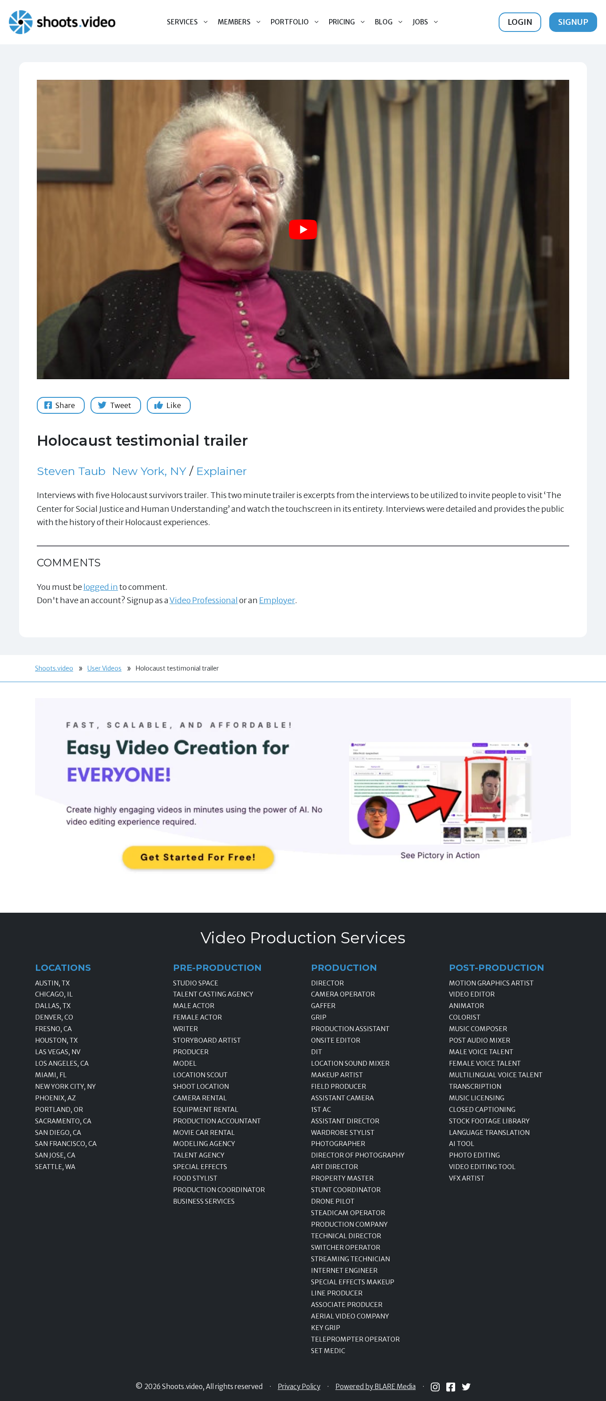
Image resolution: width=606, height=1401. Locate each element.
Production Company (349, 1224)
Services (182, 22)
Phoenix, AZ (55, 1098)
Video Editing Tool (482, 1167)
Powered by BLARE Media (375, 1387)
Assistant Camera (342, 1098)
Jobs (420, 22)
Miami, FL (51, 1075)
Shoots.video (54, 668)
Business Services (204, 1201)
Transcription (475, 1087)
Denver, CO (54, 1017)
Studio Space (195, 983)
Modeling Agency (204, 1144)
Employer (277, 600)
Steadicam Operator (348, 1213)
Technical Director (346, 1236)
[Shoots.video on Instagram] (435, 1387)
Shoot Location (201, 1087)
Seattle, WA (55, 1167)
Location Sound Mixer (350, 1063)
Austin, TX (52, 983)
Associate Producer (346, 1305)
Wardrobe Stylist (342, 1133)
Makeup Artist (337, 1075)
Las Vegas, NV (57, 1052)
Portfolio (290, 22)
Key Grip (325, 1328)
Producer (191, 1052)
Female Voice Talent (485, 1063)
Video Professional (203, 600)
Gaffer (323, 1006)
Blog (384, 22)
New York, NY (149, 471)
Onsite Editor (335, 1040)
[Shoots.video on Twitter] (466, 1386)
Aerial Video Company (350, 1316)
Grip (319, 1017)
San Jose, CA (55, 1155)
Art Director (334, 1167)
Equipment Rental (205, 1110)
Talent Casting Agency (213, 994)
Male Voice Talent (481, 1052)
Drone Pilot (332, 1201)
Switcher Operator (345, 1248)
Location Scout (200, 1075)
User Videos (104, 668)
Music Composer (478, 1029)
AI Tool (461, 1144)
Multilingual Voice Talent (496, 1075)
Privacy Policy (299, 1387)
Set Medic (328, 1351)
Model (185, 1063)
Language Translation (489, 1133)
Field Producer (338, 1087)
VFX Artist (466, 1178)
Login (520, 22)
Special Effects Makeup (352, 1282)
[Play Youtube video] (303, 229)
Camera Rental (200, 1098)
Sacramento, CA (63, 1121)
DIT (316, 1052)
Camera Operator (343, 994)
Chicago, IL (54, 994)
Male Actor (193, 1006)
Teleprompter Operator (355, 1339)
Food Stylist (195, 1178)
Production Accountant (217, 1121)
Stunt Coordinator (346, 1190)
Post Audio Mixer (479, 1040)
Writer (185, 1029)
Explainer (221, 471)
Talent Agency (198, 1155)
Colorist (464, 1017)
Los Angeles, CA (62, 1063)
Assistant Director (345, 1121)
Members (234, 22)
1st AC (321, 1110)
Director (327, 983)
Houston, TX (56, 1040)
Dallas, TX (53, 1006)
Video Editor (472, 994)
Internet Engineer (344, 1271)
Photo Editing (474, 1155)
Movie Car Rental (204, 1133)
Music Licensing (476, 1098)
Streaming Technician (350, 1259)
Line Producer (336, 1293)
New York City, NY (65, 1087)
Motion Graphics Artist (491, 983)
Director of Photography (358, 1155)
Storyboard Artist (207, 1040)
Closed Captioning (482, 1110)
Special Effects (200, 1167)
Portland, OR (59, 1110)
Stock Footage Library (489, 1121)
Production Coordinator (219, 1190)
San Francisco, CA (66, 1144)
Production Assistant (350, 1029)
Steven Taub (71, 471)
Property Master (342, 1178)
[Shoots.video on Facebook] (450, 1387)
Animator (466, 1006)
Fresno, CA (53, 1029)
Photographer (338, 1144)
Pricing (342, 22)
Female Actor (197, 1017)
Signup (573, 22)
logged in (100, 587)
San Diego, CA (58, 1133)
